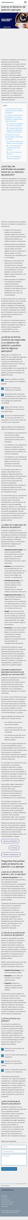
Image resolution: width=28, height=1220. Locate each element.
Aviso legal (5, 1206)
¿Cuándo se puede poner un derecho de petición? (14, 148)
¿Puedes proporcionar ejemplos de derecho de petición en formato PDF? (15, 130)
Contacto (4, 1198)
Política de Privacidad (8, 1202)
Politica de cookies (7, 1204)
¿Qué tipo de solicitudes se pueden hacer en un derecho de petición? (14, 111)
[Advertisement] (14, 44)
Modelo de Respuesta (11, 854)
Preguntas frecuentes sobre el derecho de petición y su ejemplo (14, 137)
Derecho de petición (10, 841)
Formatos (14, 848)
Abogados (5, 1196)
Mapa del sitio (5, 1200)
